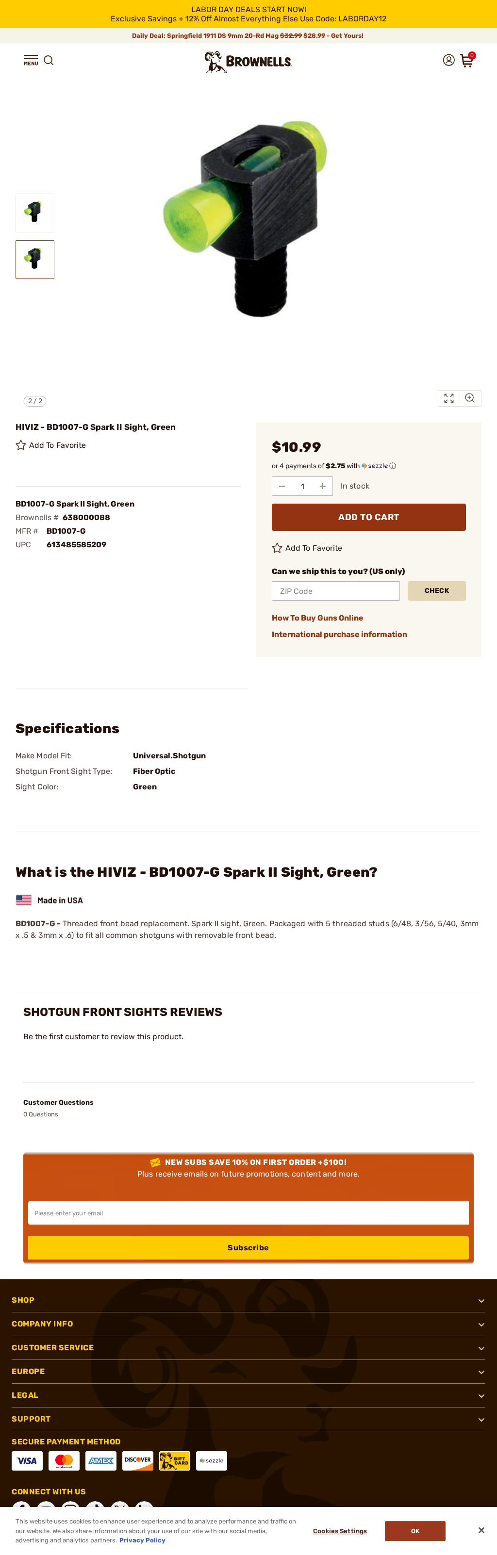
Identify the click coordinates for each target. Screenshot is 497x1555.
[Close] (481, 1530)
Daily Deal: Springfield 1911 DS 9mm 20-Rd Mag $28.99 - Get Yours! (248, 35)
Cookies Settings (340, 1531)
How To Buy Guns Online (318, 617)
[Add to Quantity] (322, 486)
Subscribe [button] (248, 1247)
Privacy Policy (142, 1540)
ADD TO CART (368, 517)
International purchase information (339, 634)
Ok (415, 1531)
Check (437, 591)
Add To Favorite (57, 445)
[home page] (248, 62)
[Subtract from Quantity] (282, 486)
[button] (31, 60)
